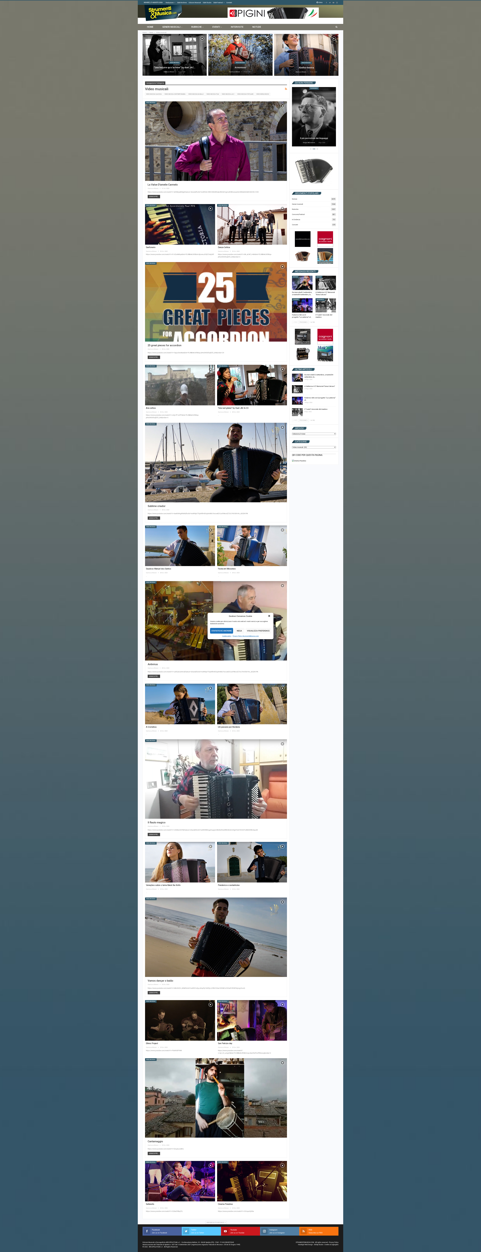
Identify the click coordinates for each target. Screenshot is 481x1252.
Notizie (256, 27)
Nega (239, 631)
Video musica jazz (228, 94)
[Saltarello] (180, 1181)
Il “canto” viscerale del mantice (315, 409)
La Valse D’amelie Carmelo (163, 184)
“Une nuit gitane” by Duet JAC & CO (233, 408)
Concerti (295, 225)
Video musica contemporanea (175, 94)
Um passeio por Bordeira (229, 727)
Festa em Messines (227, 569)
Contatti (229, 3)
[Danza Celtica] (252, 224)
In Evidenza (314, 88)
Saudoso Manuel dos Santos (158, 569)
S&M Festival (218, 3)
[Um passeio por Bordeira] (252, 704)
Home (150, 27)
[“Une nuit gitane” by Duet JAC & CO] (252, 385)
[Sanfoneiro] (180, 224)
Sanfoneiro (150, 247)
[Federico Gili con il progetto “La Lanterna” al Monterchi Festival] (302, 305)
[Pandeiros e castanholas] (252, 862)
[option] (314, 117)
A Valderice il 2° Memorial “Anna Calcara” (319, 386)
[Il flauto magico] (216, 779)
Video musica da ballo (196, 94)
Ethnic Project (152, 1043)
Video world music (262, 94)
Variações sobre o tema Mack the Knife (163, 885)
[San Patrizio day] (252, 1020)
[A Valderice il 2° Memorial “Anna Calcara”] (326, 283)
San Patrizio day (225, 1043)
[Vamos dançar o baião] (216, 937)
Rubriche (196, 27)
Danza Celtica (224, 247)
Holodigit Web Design (305, 1244)
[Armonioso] (240, 55)
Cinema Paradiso (225, 1204)
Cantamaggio (155, 1141)
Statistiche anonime (221, 631)
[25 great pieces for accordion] (216, 301)
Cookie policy (226, 636)
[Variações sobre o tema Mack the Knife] (180, 862)
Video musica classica (154, 94)
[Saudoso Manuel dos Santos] (180, 545)
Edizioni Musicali (195, 3)
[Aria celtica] (180, 385)
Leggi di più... (154, 196)
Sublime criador (156, 506)
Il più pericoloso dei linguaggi (314, 138)
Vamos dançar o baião (160, 980)
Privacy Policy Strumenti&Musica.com (246, 636)
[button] (269, 616)
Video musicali (174, 62)
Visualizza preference (258, 631)
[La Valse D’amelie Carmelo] (216, 141)
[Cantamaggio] (216, 1098)
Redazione (169, 3)
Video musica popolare (245, 94)
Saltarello (150, 1204)
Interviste (237, 27)
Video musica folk (212, 94)
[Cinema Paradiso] (252, 1181)
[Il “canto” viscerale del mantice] (326, 305)
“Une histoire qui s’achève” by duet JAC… (174, 67)
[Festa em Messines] (252, 545)
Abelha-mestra (306, 67)
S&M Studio (207, 3)
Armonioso (240, 67)
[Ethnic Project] (180, 1020)
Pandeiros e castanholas (229, 885)
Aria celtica (151, 408)
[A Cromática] (180, 704)
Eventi (216, 27)
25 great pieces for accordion (164, 345)
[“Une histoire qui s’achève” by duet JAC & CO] (174, 55)
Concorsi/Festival (298, 214)
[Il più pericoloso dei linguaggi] (314, 116)
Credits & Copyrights (331, 1244)
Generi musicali (171, 27)
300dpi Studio (318, 1244)
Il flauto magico (156, 822)
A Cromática (151, 727)
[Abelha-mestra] (306, 55)
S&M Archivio (182, 3)
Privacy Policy (333, 1242)
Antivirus (153, 664)
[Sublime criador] (216, 462)
